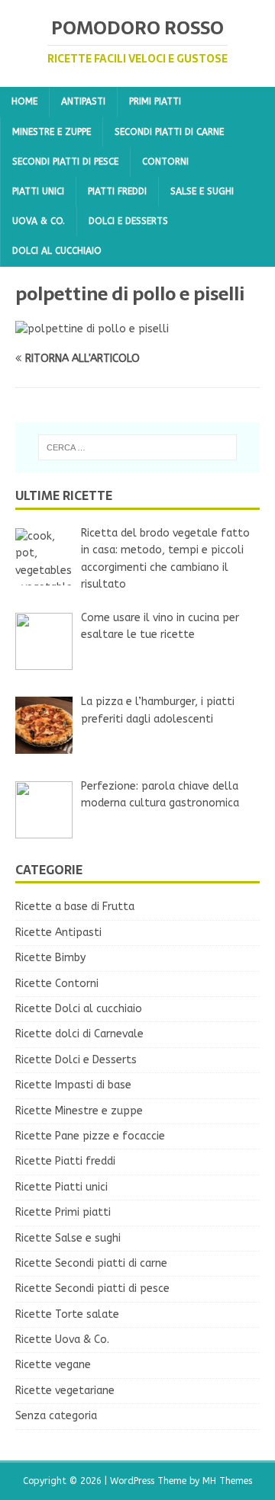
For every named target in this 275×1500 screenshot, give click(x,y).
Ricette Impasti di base (73, 1085)
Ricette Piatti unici (61, 1187)
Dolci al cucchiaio (57, 250)
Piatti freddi (117, 191)
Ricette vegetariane (65, 1390)
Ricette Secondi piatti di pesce (92, 1288)
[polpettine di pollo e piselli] (92, 328)
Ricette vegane (53, 1364)
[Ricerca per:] (137, 447)
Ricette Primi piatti (63, 1212)
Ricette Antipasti (58, 932)
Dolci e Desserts (128, 221)
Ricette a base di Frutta (74, 906)
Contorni (165, 161)
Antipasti (83, 101)
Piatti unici (38, 191)
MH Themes (227, 1481)
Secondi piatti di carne (169, 132)
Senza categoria (56, 1415)
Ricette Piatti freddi (65, 1161)
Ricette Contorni (57, 983)
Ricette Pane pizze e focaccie (90, 1136)
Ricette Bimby (50, 957)
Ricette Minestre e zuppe (79, 1110)
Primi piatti (155, 101)
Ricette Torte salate (67, 1314)
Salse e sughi (202, 191)
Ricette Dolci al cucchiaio (78, 1008)
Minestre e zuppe (51, 132)
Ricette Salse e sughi (68, 1238)
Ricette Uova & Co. (62, 1339)
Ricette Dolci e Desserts (76, 1059)
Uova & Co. (38, 221)
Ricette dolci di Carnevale (79, 1033)
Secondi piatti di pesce (65, 161)
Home (24, 101)
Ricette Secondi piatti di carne (91, 1263)
